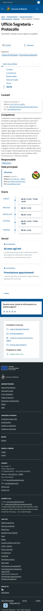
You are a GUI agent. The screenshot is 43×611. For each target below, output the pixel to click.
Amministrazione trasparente (11, 569)
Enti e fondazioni (7, 394)
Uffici (3, 407)
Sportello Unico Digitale (9, 533)
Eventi (3, 455)
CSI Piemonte (6, 553)
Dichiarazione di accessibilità (11, 566)
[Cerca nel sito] (36, 8)
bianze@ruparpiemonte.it (16, 181)
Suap (3, 536)
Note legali (5, 563)
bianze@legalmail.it (14, 109)
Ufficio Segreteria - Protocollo (10, 19)
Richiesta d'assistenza (8, 579)
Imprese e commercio (8, 429)
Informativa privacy (8, 559)
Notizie (3, 440)
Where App (5, 529)
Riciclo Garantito (7, 549)
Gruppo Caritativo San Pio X (10, 543)
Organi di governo (7, 397)
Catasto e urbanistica (8, 425)
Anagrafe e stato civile (9, 419)
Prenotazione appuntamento (11, 576)
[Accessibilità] (5, 605)
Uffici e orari (5, 486)
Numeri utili (5, 490)
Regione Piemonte (8, 2)
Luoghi (3, 452)
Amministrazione (12, 17)
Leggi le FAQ (5, 571)
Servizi (24, 600)
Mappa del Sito (15, 603)
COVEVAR (4, 556)
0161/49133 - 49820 (17, 179)
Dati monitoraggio (7, 600)
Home (3, 17)
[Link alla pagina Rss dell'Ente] (2, 589)
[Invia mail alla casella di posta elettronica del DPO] (15, 501)
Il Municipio (8, 172)
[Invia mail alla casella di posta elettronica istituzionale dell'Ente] (15, 480)
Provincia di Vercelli (7, 526)
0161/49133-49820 (17, 104)
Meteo (3, 539)
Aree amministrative (8, 387)
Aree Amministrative (26, 17)
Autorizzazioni (6, 422)
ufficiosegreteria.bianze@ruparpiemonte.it (23, 107)
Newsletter (5, 592)
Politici (3, 404)
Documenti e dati (7, 391)
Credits (38, 600)
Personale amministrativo (10, 401)
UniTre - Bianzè (6, 546)
